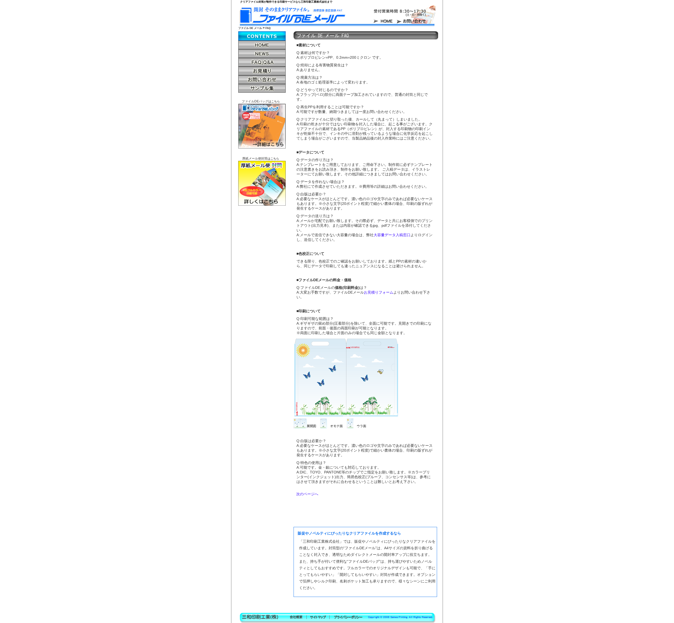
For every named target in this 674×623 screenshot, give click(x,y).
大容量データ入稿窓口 (392, 235)
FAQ (268, 28)
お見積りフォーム (378, 292)
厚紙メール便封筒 (254, 158)
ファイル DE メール (250, 28)
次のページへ (307, 494)
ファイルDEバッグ (255, 101)
